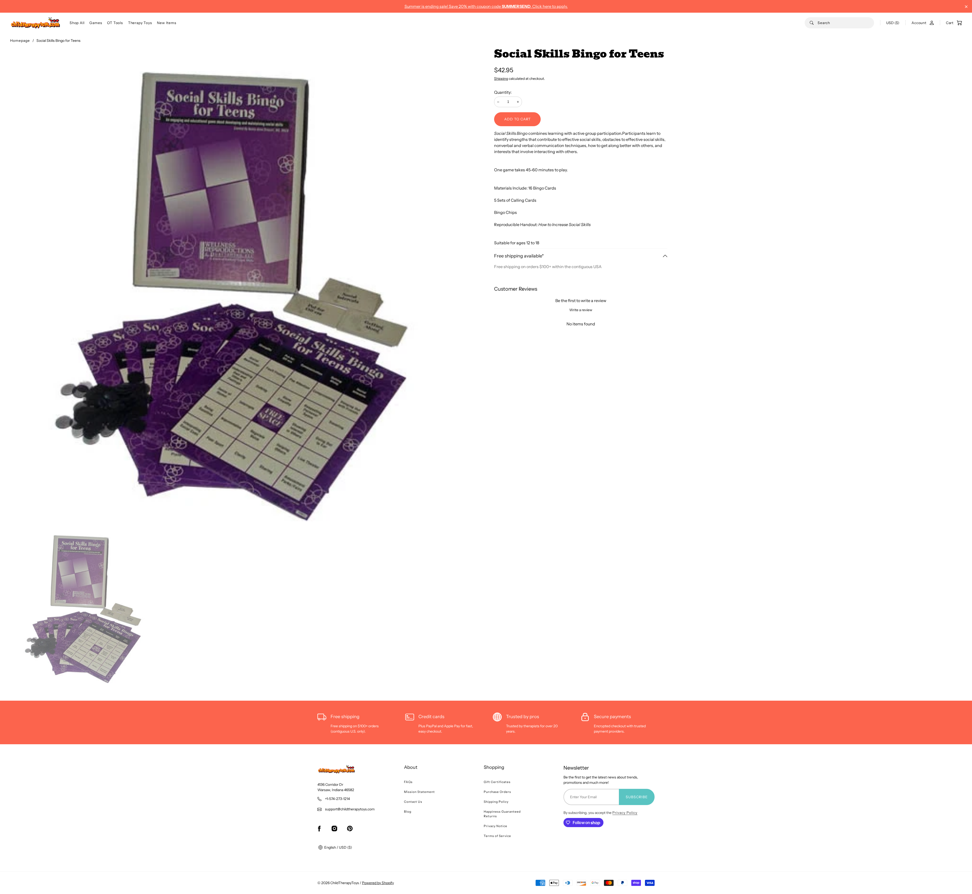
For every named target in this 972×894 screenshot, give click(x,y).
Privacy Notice (495, 826)
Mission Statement (419, 792)
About (410, 767)
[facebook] (319, 828)
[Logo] (35, 22)
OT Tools (115, 23)
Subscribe (637, 797)
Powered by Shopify (378, 883)
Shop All (77, 23)
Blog (407, 811)
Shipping (501, 78)
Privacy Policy (624, 812)
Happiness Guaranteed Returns (502, 814)
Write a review (580, 310)
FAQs (408, 782)
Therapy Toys (140, 23)
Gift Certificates (497, 782)
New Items (166, 23)
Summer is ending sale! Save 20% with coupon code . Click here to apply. (486, 6)
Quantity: (503, 92)
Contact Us (413, 802)
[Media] (248, 286)
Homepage (20, 40)
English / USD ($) (337, 847)
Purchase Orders (497, 792)
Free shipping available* (519, 256)
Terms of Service (497, 836)
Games (95, 23)
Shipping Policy (496, 802)
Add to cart (517, 119)
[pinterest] (349, 828)
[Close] (966, 6)
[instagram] (334, 828)
